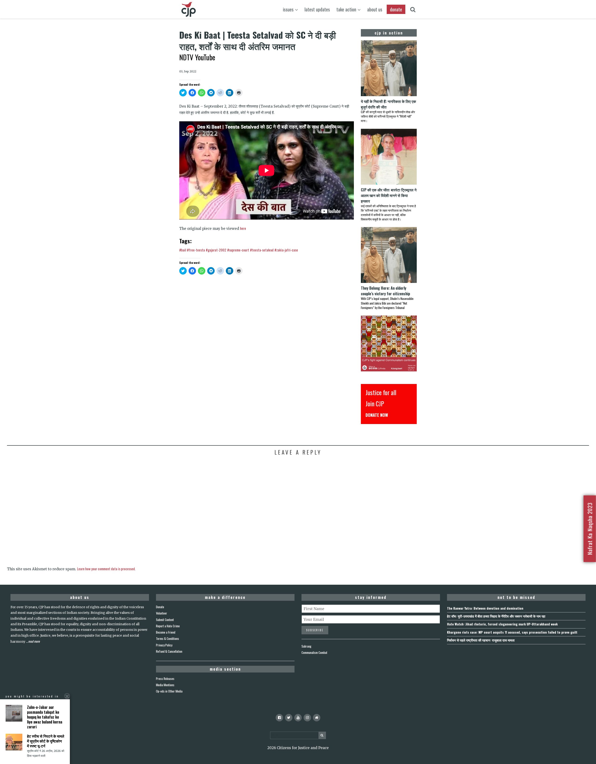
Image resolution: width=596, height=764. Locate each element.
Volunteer (161, 613)
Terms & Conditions (167, 638)
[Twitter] (288, 717)
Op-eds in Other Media (169, 691)
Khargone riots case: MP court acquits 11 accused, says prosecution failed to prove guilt (512, 632)
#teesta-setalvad (262, 249)
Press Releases (165, 678)
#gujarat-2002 (216, 249)
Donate (160, 606)
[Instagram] (307, 717)
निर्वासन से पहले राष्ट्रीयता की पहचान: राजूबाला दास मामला (481, 640)
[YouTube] (298, 717)
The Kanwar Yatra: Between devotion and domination (485, 608)
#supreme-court (238, 249)
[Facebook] (279, 717)
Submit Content (165, 619)
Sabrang (306, 646)
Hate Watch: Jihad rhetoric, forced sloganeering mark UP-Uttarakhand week (502, 623)
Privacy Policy (164, 645)
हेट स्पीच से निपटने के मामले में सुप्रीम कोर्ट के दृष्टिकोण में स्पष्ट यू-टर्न (45, 741)
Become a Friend (165, 632)
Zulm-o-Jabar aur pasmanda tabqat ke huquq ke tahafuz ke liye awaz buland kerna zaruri (44, 716)
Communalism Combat (314, 652)
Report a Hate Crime (168, 626)
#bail (182, 249)
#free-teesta (196, 249)
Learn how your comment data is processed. (106, 568)
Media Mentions (165, 685)
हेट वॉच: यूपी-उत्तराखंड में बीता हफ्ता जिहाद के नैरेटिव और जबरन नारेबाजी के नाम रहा (496, 616)
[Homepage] (316, 717)
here (243, 228)
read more (34, 641)
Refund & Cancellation (169, 651)
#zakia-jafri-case (286, 249)
